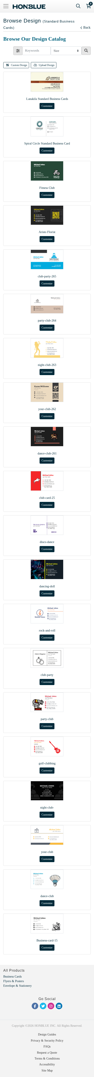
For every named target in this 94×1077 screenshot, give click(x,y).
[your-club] (47, 835)
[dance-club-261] (47, 436)
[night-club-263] (47, 348)
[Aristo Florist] (47, 215)
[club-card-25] (47, 481)
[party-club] (47, 702)
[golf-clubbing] (47, 746)
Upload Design (46, 65)
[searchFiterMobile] (18, 50)
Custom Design (19, 65)
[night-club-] (47, 791)
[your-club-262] (47, 392)
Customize (47, 106)
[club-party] (47, 658)
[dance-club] (47, 879)
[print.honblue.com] (29, 6)
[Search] (78, 6)
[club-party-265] (47, 259)
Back (87, 27)
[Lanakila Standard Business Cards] (47, 82)
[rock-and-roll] (47, 614)
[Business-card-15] (47, 923)
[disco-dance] (47, 525)
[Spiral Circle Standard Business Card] (47, 126)
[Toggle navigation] (6, 6)
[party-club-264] (47, 304)
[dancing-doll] (47, 569)
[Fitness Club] (47, 171)
